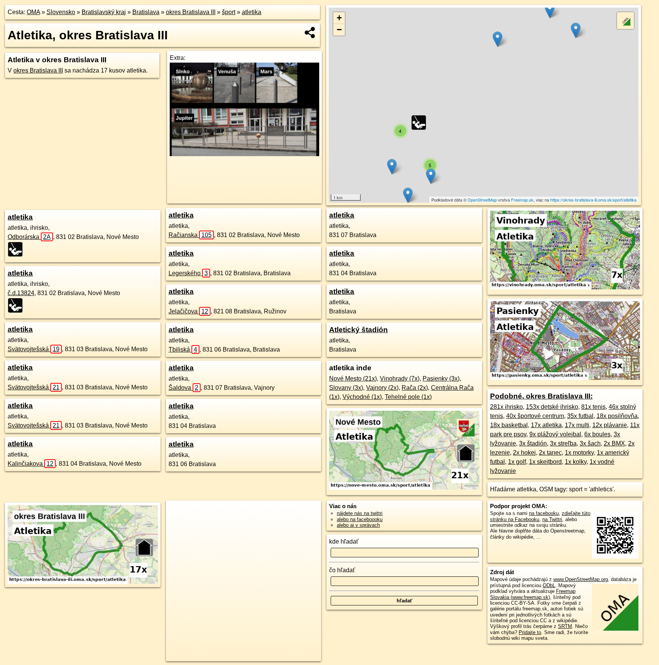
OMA (33, 12)
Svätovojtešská (33, 349)
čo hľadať (342, 570)
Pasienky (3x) (441, 378)
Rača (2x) (415, 387)
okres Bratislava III (190, 12)
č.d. (21, 293)
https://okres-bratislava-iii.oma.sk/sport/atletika (593, 200)
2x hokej (524, 452)
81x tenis (593, 407)
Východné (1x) (362, 397)
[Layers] (625, 20)
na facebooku (544, 513)
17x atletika (546, 425)
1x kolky (576, 461)
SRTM (565, 626)
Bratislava (145, 12)
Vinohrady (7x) (400, 378)
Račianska (190, 235)
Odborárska (29, 237)
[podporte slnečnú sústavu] (244, 154)
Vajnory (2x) (382, 387)
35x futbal (580, 416)
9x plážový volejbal (555, 434)
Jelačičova (188, 311)
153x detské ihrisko (552, 407)
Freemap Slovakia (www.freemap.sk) (532, 594)
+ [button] (339, 18)
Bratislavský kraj (104, 12)
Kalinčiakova (30, 463)
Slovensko (61, 12)
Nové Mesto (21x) (353, 378)
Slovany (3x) (346, 387)
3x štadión (533, 443)
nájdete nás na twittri (360, 513)
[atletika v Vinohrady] (565, 287)
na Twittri (552, 519)
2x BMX (614, 443)
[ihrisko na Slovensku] (17, 249)
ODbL (549, 585)
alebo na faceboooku (360, 519)
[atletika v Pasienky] (565, 377)
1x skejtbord (545, 461)
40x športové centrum (535, 416)
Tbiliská (183, 349)
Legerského (188, 273)
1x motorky (579, 452)
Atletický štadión (358, 330)
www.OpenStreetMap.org (580, 579)
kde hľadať (343, 541)
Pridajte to (530, 632)
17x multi (577, 425)
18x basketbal (509, 425)
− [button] (339, 29)
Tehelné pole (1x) (408, 397)
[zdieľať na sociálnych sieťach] (310, 32)
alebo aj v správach (358, 525)
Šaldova (183, 387)
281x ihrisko (506, 407)
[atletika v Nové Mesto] (404, 487)
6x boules (597, 434)
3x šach (590, 443)
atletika (251, 12)
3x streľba (563, 443)
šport (228, 12)
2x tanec (550, 452)
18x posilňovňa (617, 416)
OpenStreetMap (482, 200)
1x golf (517, 461)
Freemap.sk (522, 200)
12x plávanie (609, 425)
